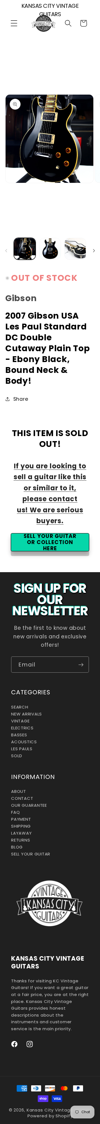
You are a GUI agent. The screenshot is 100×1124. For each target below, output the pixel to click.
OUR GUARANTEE (29, 805)
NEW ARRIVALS (26, 714)
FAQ (15, 812)
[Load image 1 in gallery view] (25, 249)
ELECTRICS (22, 728)
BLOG (17, 847)
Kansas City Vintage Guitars (59, 1110)
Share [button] (20, 399)
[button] (14, 23)
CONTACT (22, 798)
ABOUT (18, 791)
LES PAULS (21, 749)
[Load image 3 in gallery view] (75, 249)
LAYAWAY (21, 833)
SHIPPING (21, 826)
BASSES (19, 735)
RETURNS (20, 840)
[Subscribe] (81, 664)
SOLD (16, 756)
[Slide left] (6, 250)
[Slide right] (94, 250)
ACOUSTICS (24, 742)
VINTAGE (20, 721)
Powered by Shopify (50, 1116)
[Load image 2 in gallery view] (50, 249)
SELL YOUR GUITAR (30, 854)
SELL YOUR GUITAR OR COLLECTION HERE (50, 542)
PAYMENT (21, 819)
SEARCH (19, 707)
